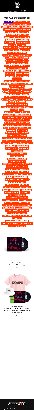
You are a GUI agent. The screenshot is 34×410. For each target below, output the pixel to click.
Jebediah (29, 107)
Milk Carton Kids (11, 133)
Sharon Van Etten (12, 179)
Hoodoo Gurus (23, 97)
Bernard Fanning (23, 42)
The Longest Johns (22, 203)
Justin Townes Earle (22, 115)
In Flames (28, 99)
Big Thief (12, 45)
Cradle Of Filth (23, 66)
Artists (16, 11)
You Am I (22, 226)
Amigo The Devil (24, 29)
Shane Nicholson (20, 177)
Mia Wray (13, 128)
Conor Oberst (22, 63)
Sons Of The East (12, 184)
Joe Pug (26, 112)
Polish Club (23, 148)
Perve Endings (26, 143)
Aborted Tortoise (11, 24)
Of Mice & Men (17, 140)
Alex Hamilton (14, 27)
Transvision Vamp (24, 215)
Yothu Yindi (13, 226)
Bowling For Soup (11, 50)
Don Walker (9, 73)
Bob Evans (21, 45)
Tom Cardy (22, 213)
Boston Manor (25, 47)
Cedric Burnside (9, 55)
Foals (4, 84)
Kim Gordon (26, 117)
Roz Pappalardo (11, 171)
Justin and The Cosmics (11, 117)
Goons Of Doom (25, 89)
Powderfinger (17, 151)
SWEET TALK (6, 174)
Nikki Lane (6, 140)
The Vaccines (23, 210)
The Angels (25, 192)
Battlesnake (10, 42)
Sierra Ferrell (14, 182)
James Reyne (21, 102)
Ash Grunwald (11, 34)
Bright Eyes (24, 50)
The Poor (6, 205)
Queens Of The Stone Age (17, 153)
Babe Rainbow (9, 37)
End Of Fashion (22, 76)
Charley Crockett (24, 55)
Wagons (16, 223)
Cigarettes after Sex (14, 60)
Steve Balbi (8, 187)
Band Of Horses (22, 40)
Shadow (28, 174)
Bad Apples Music (23, 37)
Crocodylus (11, 68)
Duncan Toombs (22, 73)
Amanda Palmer (10, 29)
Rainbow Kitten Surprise (17, 159)
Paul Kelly (28, 140)
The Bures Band (12, 197)
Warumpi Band (26, 223)
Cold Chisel (10, 63)
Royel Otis (24, 169)
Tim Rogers (12, 213)
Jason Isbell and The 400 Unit (13, 107)
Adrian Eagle (25, 24)
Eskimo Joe (17, 78)
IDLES (12, 99)
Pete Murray (10, 146)
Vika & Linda (6, 223)
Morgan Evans (13, 135)
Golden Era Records (10, 89)
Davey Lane (8, 71)
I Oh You (5, 99)
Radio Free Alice (17, 156)
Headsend (24, 94)
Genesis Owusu (26, 84)
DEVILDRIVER (22, 68)
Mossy (23, 135)
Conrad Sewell (10, 66)
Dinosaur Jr (25, 71)
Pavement (6, 143)
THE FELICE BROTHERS (22, 187)
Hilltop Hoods (10, 97)
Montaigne (24, 133)
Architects (23, 32)
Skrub (23, 182)
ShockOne (25, 179)
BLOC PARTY (23, 34)
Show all (8, 22)
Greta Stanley (15, 91)
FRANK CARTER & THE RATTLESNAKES (17, 81)
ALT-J (27, 22)
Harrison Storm (12, 94)
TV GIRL (5, 190)
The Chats (24, 197)
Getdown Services (17, 86)
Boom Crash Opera (10, 47)
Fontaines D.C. (13, 84)
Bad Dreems (10, 40)
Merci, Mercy (25, 125)
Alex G (4, 27)
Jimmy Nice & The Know (13, 112)
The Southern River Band (21, 205)
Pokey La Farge (11, 148)
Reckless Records (9, 164)
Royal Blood (22, 166)
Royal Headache (12, 169)
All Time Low (27, 27)
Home (10, 11)
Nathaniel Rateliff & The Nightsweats (17, 138)
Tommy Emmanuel (9, 215)
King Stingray (10, 120)
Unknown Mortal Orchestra (17, 221)
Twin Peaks (17, 218)
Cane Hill (22, 53)
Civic (26, 60)
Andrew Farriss (11, 32)
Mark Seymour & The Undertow (17, 122)
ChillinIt (24, 58)
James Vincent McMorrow (17, 104)
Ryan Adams (24, 171)
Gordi (5, 91)
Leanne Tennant (23, 120)
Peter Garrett (22, 146)
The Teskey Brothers (23, 208)
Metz (6, 128)
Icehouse (19, 99)
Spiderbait (24, 184)
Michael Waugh (24, 128)
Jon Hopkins (8, 115)
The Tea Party (8, 208)
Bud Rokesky (12, 53)
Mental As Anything (11, 125)
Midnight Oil (22, 130)
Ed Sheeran (10, 76)
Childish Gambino (12, 58)
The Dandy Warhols (10, 200)
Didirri (17, 71)
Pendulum (15, 143)
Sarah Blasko (18, 174)
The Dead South (25, 200)
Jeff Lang (13, 109)
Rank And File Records (17, 161)
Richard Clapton (24, 164)
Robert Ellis (11, 166)
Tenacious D (26, 190)
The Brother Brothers (17, 195)
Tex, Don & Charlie (11, 192)
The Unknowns (11, 210)
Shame (9, 177)
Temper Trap (15, 190)
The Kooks (9, 203)
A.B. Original (18, 22)
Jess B (22, 109)
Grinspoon (27, 91)
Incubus (11, 102)
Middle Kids (11, 130)
